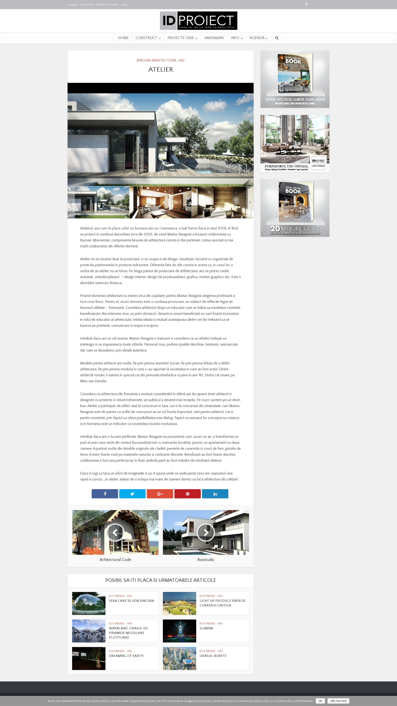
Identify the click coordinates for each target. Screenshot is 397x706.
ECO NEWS (116, 595)
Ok (320, 701)
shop (124, 4)
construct (146, 38)
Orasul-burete (213, 656)
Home (123, 38)
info (235, 38)
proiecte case (180, 38)
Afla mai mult (338, 701)
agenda (257, 38)
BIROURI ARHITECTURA (156, 60)
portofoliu (87, 4)
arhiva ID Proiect (107, 4)
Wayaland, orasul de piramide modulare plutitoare (128, 632)
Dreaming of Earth (126, 656)
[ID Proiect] (198, 20)
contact (72, 4)
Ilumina (206, 628)
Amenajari (214, 38)
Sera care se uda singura (131, 601)
